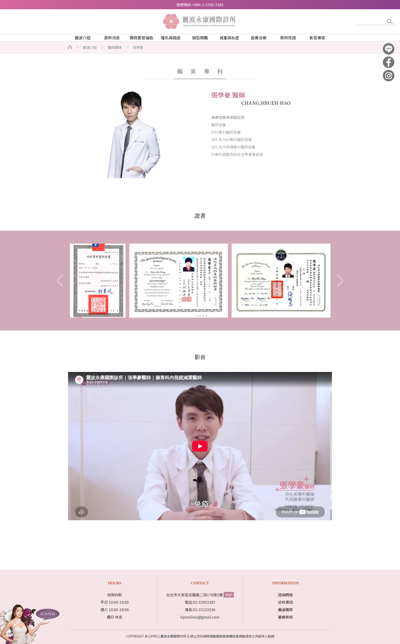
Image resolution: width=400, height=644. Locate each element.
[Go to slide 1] (193, 316)
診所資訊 (285, 602)
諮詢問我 (285, 595)
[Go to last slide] (60, 281)
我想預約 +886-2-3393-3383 (200, 4)
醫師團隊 (115, 47)
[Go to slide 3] (200, 316)
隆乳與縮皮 (171, 37)
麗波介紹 (90, 47)
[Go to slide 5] (206, 316)
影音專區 (317, 37)
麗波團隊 (285, 609)
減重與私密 (229, 37)
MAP (228, 595)
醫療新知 (285, 617)
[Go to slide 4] (203, 316)
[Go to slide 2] (197, 316)
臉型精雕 (200, 37)
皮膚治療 (258, 37)
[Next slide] (340, 281)
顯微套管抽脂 (141, 37)
